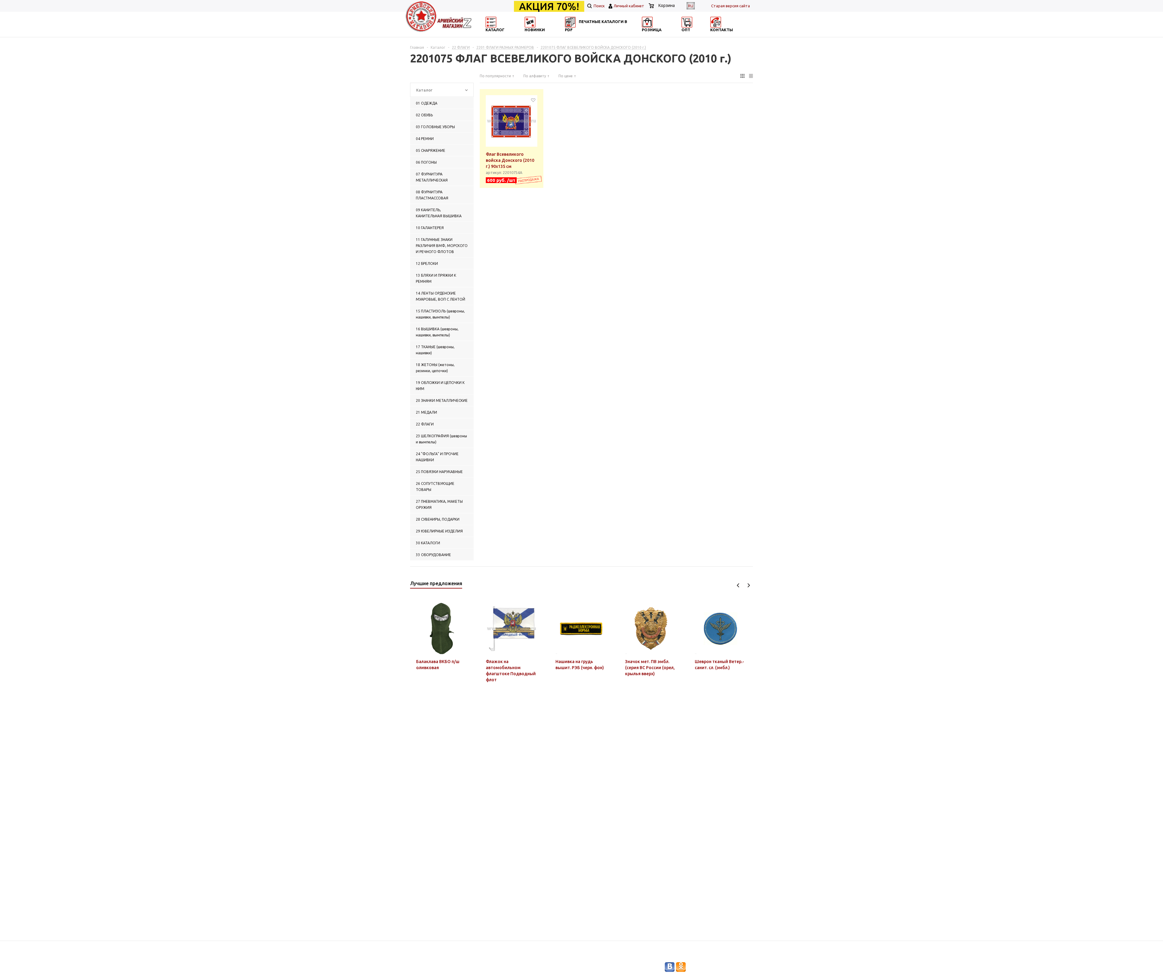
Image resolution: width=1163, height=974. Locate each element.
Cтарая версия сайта (730, 6)
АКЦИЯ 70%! (549, 6)
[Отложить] (533, 99)
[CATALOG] (492, 35)
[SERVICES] (609, 35)
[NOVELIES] (550, 35)
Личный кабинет (629, 6)
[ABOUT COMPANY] (667, 35)
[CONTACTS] (726, 35)
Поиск (599, 6)
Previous (738, 585)
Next (748, 585)
